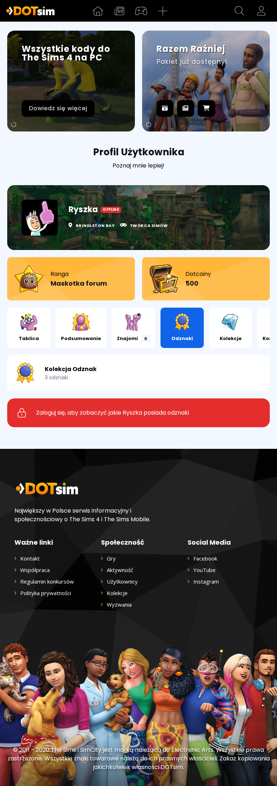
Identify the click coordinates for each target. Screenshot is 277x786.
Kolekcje (231, 338)
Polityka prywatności (45, 593)
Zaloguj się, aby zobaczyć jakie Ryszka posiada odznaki (112, 412)
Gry (111, 558)
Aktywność (120, 569)
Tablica (29, 338)
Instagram (206, 581)
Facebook (205, 558)
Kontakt (30, 558)
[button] (239, 11)
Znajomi (132, 338)
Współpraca (35, 569)
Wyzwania (119, 604)
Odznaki (182, 338)
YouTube (204, 569)
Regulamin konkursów (47, 581)
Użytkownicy (122, 581)
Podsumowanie (81, 338)
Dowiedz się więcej (58, 108)
